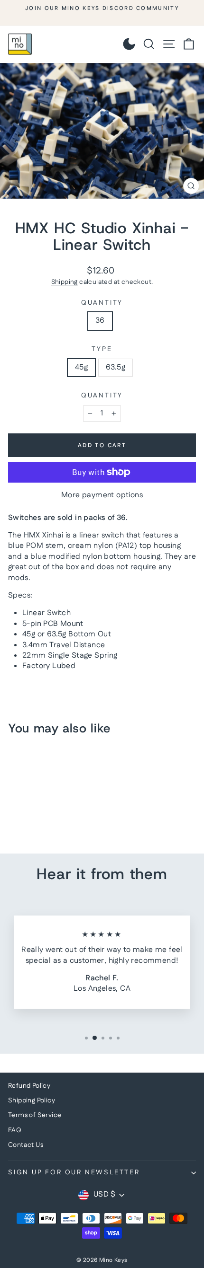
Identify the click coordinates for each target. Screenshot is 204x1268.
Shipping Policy (31, 1100)
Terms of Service (34, 1115)
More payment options (102, 495)
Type (102, 349)
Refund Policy (29, 1086)
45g (81, 367)
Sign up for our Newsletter (74, 1172)
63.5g (115, 367)
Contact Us (25, 1145)
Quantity (102, 303)
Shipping (64, 282)
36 (100, 320)
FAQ (14, 1130)
